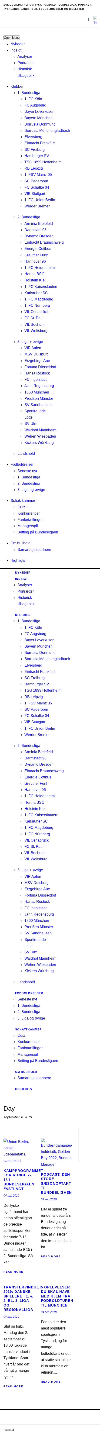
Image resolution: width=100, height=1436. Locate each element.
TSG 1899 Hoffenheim (42, 162)
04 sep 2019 (11, 1195)
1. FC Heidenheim (39, 268)
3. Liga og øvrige (31, 490)
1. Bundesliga (28, 93)
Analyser (24, 56)
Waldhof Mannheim (40, 430)
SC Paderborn (36, 181)
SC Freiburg (34, 150)
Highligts (17, 560)
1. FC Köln (33, 99)
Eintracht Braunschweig (44, 242)
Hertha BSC (34, 274)
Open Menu (12, 37)
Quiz (21, 507)
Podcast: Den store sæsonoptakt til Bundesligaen (56, 1183)
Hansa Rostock (37, 373)
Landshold (26, 453)
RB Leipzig (33, 168)
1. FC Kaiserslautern (41, 287)
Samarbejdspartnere (34, 550)
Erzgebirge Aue (37, 361)
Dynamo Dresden (38, 236)
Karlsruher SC (36, 293)
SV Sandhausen (38, 405)
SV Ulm (30, 424)
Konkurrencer (28, 513)
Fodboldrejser (21, 464)
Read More (13, 1271)
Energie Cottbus (37, 249)
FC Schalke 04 (36, 187)
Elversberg (33, 137)
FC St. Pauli (34, 318)
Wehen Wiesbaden (40, 436)
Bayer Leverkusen (39, 111)
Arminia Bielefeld (38, 224)
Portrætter (25, 63)
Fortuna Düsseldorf (40, 367)
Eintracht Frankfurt (39, 143)
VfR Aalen (32, 348)
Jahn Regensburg (39, 386)
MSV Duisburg (36, 354)
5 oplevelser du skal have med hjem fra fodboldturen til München (57, 1296)
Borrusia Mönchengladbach (47, 130)
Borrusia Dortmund (40, 124)
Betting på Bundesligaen (37, 532)
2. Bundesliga (28, 217)
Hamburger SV (36, 156)
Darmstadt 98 (35, 230)
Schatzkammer (22, 501)
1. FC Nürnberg (37, 305)
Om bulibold (20, 543)
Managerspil (27, 526)
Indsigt (15, 50)
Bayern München (38, 118)
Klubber (16, 86)
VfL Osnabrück (36, 312)
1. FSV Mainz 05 (38, 175)
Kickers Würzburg (39, 443)
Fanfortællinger (30, 520)
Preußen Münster (38, 398)
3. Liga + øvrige (30, 342)
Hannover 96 (35, 261)
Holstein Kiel (35, 280)
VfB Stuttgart (34, 194)
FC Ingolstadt (35, 379)
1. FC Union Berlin (39, 200)
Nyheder (17, 44)
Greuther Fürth (36, 255)
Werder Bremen (37, 206)
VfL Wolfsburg (35, 331)
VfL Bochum (34, 324)
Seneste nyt (27, 471)
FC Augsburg (35, 105)
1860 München (36, 392)
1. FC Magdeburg (38, 299)
